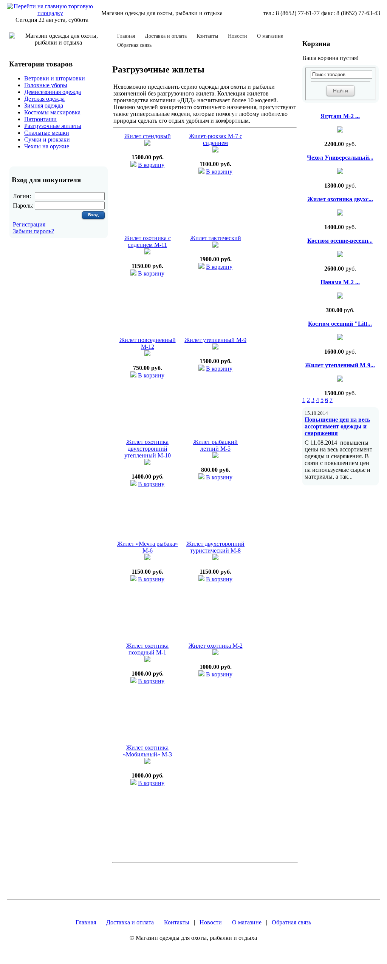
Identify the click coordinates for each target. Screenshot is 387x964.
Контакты (207, 36)
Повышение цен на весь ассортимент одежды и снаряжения (337, 426)
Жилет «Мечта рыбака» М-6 (147, 547)
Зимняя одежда (43, 105)
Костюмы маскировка (52, 112)
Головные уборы (45, 85)
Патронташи (40, 119)
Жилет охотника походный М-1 (147, 649)
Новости (237, 36)
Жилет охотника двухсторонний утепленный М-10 (147, 449)
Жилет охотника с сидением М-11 (147, 241)
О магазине (270, 36)
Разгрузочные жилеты (52, 126)
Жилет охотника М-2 (216, 645)
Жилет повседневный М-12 (147, 343)
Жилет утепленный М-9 (215, 340)
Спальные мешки (46, 132)
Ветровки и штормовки (54, 78)
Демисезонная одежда (52, 92)
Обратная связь (134, 45)
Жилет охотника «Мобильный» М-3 (147, 751)
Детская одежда (44, 98)
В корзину (151, 165)
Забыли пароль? (33, 231)
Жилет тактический (215, 238)
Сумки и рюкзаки (47, 139)
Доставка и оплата (166, 36)
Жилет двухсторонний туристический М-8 (215, 547)
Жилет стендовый (147, 136)
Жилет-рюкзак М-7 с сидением (215, 139)
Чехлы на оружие (46, 146)
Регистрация (29, 224)
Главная (126, 36)
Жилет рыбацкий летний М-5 (215, 445)
